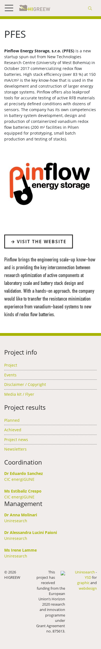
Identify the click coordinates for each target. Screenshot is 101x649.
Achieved (12, 429)
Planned (12, 420)
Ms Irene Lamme (20, 550)
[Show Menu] (11, 8)
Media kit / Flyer (19, 394)
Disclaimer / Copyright (25, 384)
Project (10, 365)
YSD (88, 577)
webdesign (88, 588)
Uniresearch (15, 520)
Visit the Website (41, 241)
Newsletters (15, 449)
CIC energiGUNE (19, 479)
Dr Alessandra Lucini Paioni (30, 532)
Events (10, 375)
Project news (16, 439)
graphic (83, 582)
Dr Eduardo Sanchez (23, 473)
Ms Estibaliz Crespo (23, 491)
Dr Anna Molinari (20, 514)
